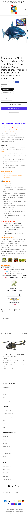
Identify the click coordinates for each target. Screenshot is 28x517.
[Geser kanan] (17, 54)
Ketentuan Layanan (19, 509)
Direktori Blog (6, 401)
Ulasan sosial (6, 436)
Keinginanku (6, 440)
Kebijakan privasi (10, 509)
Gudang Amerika (7, 466)
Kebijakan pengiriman (10, 511)
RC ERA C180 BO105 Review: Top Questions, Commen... (13, 355)
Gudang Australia (7, 469)
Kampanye (5, 443)
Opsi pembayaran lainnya (14, 112)
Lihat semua (24, 333)
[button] (2, 9)
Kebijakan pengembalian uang (19, 506)
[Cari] (22, 9)
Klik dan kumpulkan (8, 413)
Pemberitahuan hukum (14, 513)
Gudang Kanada (7, 479)
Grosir (4, 420)
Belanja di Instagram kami (9, 450)
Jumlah (2, 95)
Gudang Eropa (6, 472)
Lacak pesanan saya (8, 417)
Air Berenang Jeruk (8, 93)
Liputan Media (6, 390)
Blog (4, 397)
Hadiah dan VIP (6, 446)
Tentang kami (6, 387)
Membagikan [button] (6, 318)
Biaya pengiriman (4, 84)
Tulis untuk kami (7, 410)
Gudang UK (5, 476)
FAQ (4, 427)
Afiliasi (4, 423)
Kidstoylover (8, 506)
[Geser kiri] (10, 54)
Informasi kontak (19, 511)
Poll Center (6, 456)
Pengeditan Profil (7, 453)
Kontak (4, 394)
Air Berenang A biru (8, 89)
